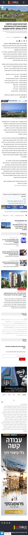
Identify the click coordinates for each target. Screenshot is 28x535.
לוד (12, 411)
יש (11, 325)
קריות (13, 428)
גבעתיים (12, 408)
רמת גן (8, 416)
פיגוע (12, 333)
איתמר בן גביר (16, 319)
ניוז (7, 429)
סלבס (13, 426)
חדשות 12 (11, 321)
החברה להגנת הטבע (19, 215)
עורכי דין (21, 333)
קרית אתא (10, 414)
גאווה (24, 419)
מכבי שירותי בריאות (22, 327)
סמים (3, 331)
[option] (14, 227)
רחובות (13, 416)
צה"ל (5, 333)
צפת (21, 414)
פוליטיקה (23, 428)
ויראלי (5, 419)
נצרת (24, 413)
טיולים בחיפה (6, 215)
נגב (8, 411)
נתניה (16, 413)
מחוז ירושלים (13, 424)
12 (25, 319)
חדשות (24, 421)
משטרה (18, 330)
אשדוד (14, 406)
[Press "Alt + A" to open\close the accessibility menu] (2, 533)
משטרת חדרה (8, 329)
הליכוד (21, 321)
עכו (13, 413)
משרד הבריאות (9, 331)
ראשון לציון (19, 416)
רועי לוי (2, 333)
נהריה (4, 411)
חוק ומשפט (18, 421)
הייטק (15, 419)
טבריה (12, 409)
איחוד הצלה (21, 319)
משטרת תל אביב (15, 331)
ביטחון (11, 418)
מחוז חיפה (20, 424)
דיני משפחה (25, 321)
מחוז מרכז (5, 424)
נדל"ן (5, 331)
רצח (26, 335)
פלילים (9, 333)
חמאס (20, 325)
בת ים (16, 408)
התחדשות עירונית (16, 321)
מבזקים (21, 418)
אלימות (12, 319)
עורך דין (25, 333)
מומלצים (7, 423)
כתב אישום (9, 325)
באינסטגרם (18, 211)
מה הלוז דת (12, 429)
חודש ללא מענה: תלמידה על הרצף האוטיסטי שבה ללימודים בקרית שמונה (10, 263)
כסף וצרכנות (14, 423)
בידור (16, 418)
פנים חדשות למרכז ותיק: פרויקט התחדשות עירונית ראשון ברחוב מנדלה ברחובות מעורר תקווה (14, 294)
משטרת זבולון (13, 330)
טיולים (12, 215)
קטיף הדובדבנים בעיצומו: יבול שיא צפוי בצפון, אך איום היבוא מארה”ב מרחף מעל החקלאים (10, 253)
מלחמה (14, 327)
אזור (22, 406)
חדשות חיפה (18, 324)
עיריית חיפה (16, 333)
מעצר (22, 330)
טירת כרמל (6, 409)
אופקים (25, 404)
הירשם (22, 359)
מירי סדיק (22, 37)
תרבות (18, 429)
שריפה (23, 335)
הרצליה (11, 419)
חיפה (24, 199)
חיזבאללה (23, 325)
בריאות (3, 319)
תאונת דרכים (19, 335)
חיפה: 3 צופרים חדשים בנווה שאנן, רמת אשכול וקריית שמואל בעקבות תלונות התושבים (20, 227)
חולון (20, 409)
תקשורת (23, 429)
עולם (4, 426)
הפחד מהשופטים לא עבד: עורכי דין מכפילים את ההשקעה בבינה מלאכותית (10, 241)
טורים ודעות (7, 421)
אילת (18, 406)
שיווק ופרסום (7, 428)
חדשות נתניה (12, 323)
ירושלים (14, 325)
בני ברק (21, 408)
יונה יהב (17, 325)
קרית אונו (16, 414)
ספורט (9, 426)
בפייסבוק (11, 211)
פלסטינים (8, 413)
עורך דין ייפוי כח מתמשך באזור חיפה (16, 201)
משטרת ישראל (21, 331)
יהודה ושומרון (22, 423)
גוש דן (20, 419)
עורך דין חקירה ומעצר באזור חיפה (17, 203)
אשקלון (9, 406)
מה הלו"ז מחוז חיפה (9, 37)
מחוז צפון (23, 426)
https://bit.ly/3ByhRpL (20, 185)
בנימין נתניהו (8, 319)
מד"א (5, 325)
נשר (20, 413)
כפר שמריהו (17, 411)
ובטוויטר (6, 211)
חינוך (12, 421)
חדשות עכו (7, 323)
